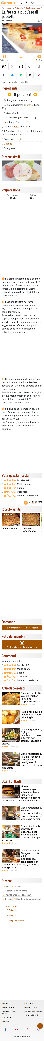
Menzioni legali (31, 1015)
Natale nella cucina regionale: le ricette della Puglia (31, 714)
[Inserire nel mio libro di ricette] (38, 66)
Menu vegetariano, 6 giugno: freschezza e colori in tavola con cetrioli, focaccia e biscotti (22, 736)
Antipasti (12, 915)
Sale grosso (10, 148)
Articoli (6, 1021)
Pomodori (13, 139)
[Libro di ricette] (21, 3)
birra (16, 126)
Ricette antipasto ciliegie (28, 899)
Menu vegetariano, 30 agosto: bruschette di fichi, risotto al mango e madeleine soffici (31, 813)
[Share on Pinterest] (38, 75)
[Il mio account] (26, 3)
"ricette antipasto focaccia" (18, 895)
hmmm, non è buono (27, 495)
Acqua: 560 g (11, 113)
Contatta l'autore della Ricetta (23, 628)
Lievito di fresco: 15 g (18, 126)
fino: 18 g (11, 122)
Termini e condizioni (33, 1011)
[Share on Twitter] (30, 75)
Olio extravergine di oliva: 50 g (20, 117)
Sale (6, 122)
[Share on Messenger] (12, 75)
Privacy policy (31, 1007)
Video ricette (8, 1007)
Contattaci (29, 1003)
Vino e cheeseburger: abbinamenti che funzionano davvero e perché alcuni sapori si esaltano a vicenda (21, 793)
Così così (21, 491)
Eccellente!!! (23, 480)
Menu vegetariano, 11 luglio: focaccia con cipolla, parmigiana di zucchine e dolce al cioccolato (22, 760)
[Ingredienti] (4, 520)
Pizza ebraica (9, 528)
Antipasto (13, 910)
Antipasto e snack (16, 921)
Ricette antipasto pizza (16, 891)
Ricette (6, 1003)
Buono (20, 488)
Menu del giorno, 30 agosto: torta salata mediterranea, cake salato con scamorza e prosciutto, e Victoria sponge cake (21, 859)
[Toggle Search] (33, 3)
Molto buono (23, 484)
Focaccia (19, 886)
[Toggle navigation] (40, 2)
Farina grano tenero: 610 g (18, 100)
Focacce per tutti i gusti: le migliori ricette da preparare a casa (31, 697)
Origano (8, 143)
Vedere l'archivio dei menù (9, 1012)
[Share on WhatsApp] (21, 75)
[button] (5, 38)
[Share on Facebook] (3, 75)
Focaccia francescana (29, 529)
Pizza (7, 886)
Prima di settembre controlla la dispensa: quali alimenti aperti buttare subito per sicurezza (22, 833)
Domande (7, 1017)
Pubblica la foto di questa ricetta (22, 647)
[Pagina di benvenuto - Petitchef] (3, 8)
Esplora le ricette (10, 906)
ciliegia (18, 139)
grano (30, 105)
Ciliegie (8, 899)
